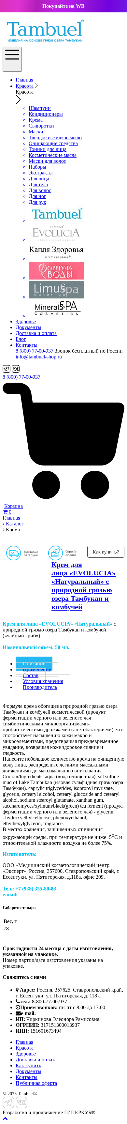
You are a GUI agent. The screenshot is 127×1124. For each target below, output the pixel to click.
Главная (24, 80)
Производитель (40, 687)
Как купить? (106, 552)
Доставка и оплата (36, 333)
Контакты (26, 345)
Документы (28, 327)
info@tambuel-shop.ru (39, 356)
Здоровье (26, 321)
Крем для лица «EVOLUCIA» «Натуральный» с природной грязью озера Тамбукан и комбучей (83, 585)
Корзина (13, 506)
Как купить (28, 1065)
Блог (21, 339)
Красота (25, 86)
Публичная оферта (36, 1083)
